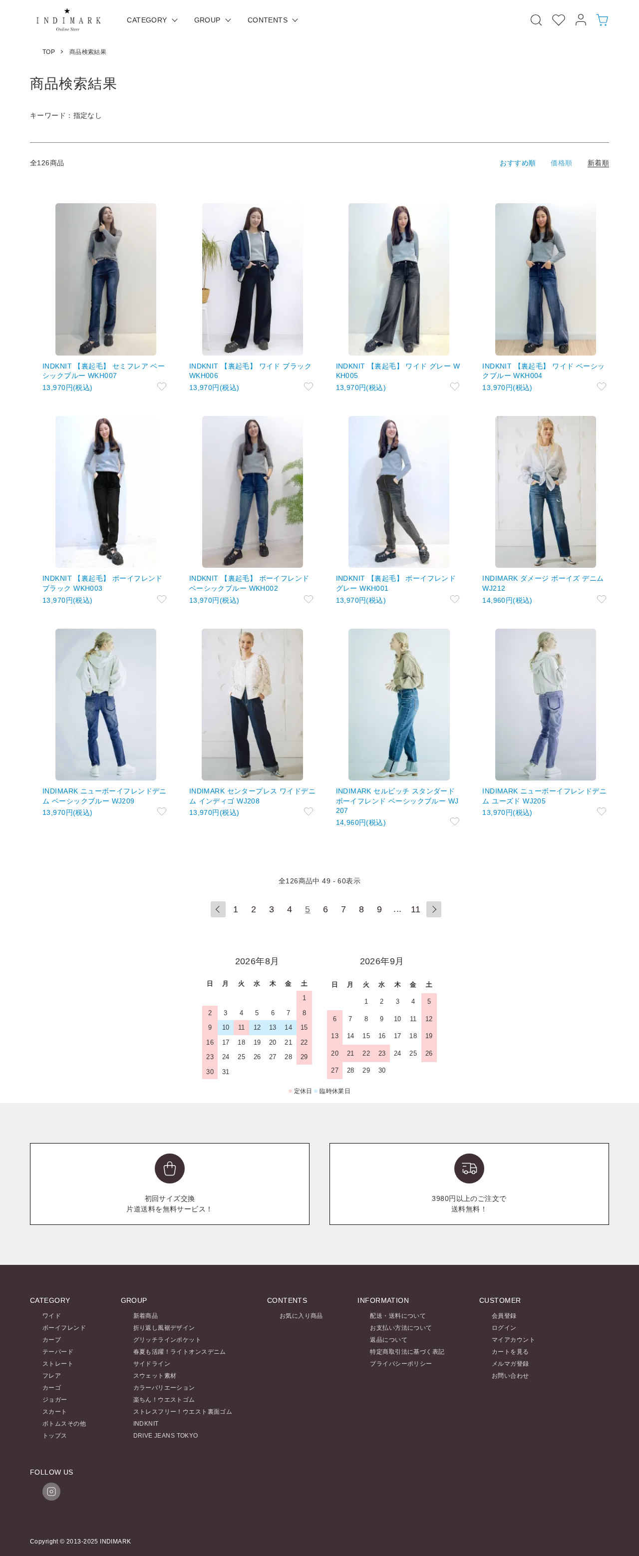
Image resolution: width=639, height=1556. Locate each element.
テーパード (57, 1351)
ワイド (51, 1315)
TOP (48, 51)
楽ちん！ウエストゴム (164, 1399)
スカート (54, 1411)
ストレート (57, 1363)
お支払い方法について (401, 1327)
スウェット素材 (155, 1375)
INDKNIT (146, 1423)
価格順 (561, 163)
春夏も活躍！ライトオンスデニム (179, 1351)
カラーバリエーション (164, 1387)
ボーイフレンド (64, 1327)
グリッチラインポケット (167, 1339)
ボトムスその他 (64, 1423)
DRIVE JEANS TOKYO (165, 1435)
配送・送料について (398, 1315)
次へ (433, 909)
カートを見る (510, 1351)
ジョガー (54, 1399)
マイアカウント (513, 1339)
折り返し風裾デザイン (164, 1327)
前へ (218, 909)
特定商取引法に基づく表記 (407, 1351)
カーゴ (51, 1387)
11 (416, 909)
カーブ (51, 1339)
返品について (388, 1339)
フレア (51, 1375)
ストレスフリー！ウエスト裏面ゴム (183, 1411)
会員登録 (504, 1315)
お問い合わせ (510, 1375)
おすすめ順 (518, 163)
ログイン (504, 1327)
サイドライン (152, 1363)
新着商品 (145, 1315)
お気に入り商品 (301, 1315)
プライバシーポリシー (401, 1363)
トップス (54, 1435)
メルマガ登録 (510, 1363)
